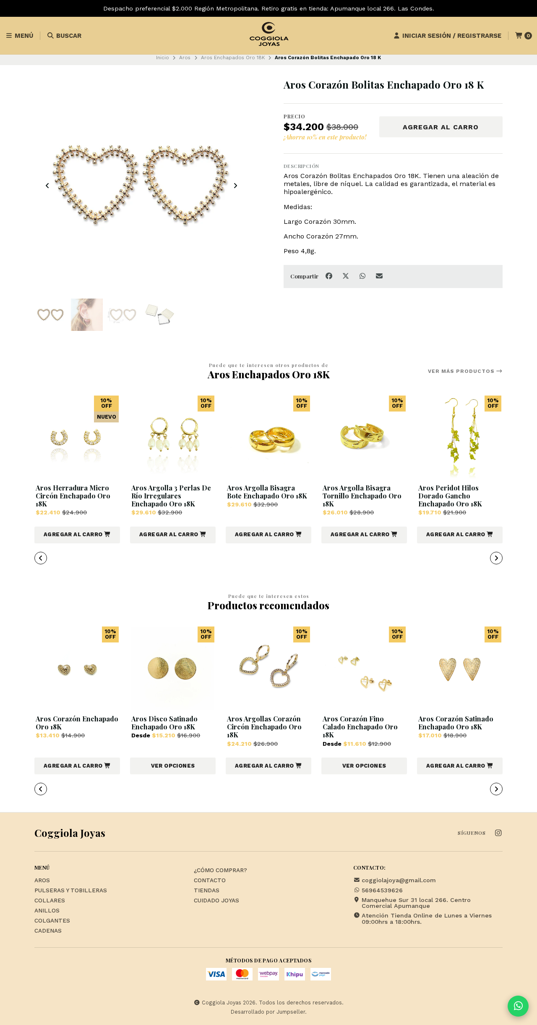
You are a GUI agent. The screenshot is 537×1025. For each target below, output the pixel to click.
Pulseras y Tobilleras (70, 891)
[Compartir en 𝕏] (346, 276)
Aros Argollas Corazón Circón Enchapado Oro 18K (264, 727)
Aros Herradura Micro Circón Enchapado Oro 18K (73, 496)
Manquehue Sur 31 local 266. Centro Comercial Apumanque (416, 903)
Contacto (210, 880)
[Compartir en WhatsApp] (363, 276)
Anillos (47, 911)
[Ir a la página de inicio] (268, 36)
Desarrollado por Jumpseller (268, 1012)
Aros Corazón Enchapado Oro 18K (77, 723)
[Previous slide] (47, 185)
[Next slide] (235, 185)
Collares (49, 901)
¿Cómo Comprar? (220, 870)
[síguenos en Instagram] (498, 833)
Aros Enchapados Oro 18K (233, 57)
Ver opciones (173, 766)
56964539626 (382, 890)
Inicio (162, 57)
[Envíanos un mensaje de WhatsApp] (518, 1006)
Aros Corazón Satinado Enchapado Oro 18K (455, 723)
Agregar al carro (441, 127)
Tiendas (206, 891)
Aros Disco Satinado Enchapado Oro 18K (164, 723)
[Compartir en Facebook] (329, 276)
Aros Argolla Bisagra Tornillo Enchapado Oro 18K (362, 496)
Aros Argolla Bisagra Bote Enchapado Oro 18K (267, 492)
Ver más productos (462, 371)
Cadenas (48, 931)
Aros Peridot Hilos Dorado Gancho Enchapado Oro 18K (450, 496)
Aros (184, 57)
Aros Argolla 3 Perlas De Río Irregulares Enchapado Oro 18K (171, 496)
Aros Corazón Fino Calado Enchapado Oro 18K (360, 727)
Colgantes (52, 921)
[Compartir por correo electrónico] (379, 276)
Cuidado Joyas (216, 901)
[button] (77, 535)
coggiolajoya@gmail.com (399, 880)
